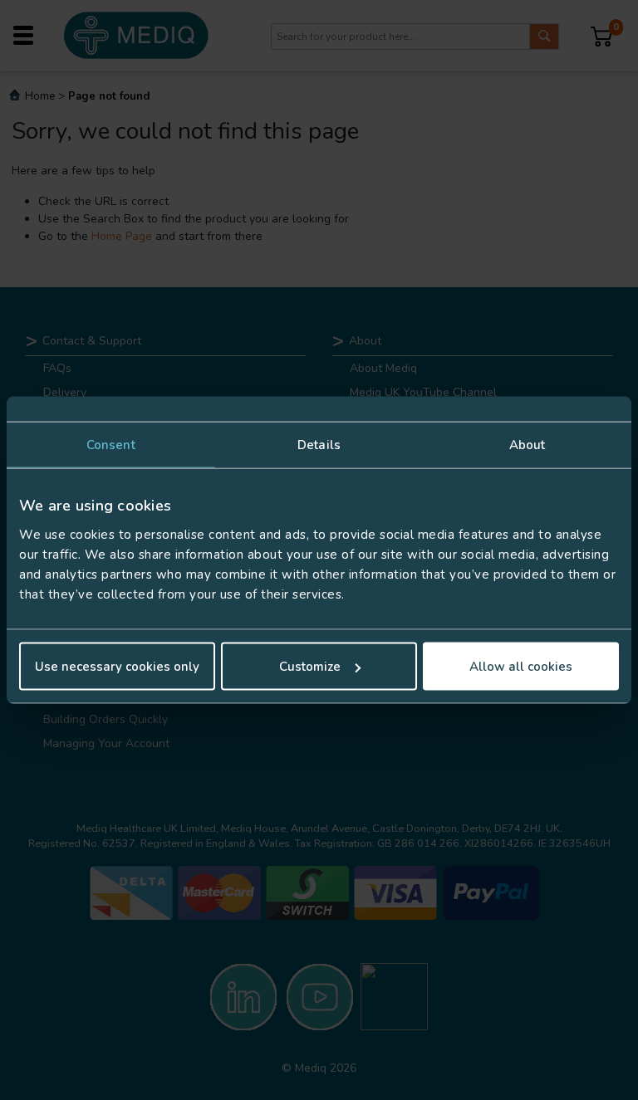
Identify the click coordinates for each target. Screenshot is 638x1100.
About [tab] (527, 444)
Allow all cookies (520, 666)
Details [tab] (319, 444)
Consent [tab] (110, 444)
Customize (310, 666)
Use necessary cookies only (117, 666)
